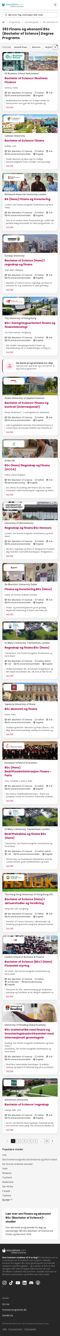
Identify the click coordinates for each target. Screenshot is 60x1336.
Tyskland (7, 1177)
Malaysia (6, 1173)
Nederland (7, 1182)
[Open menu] (55, 4)
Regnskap (49, 47)
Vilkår (5, 1329)
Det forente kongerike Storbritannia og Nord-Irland (29, 1159)
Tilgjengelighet (30, 1329)
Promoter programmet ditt (14, 1309)
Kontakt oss (7, 1315)
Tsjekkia (6, 1195)
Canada (6, 1191)
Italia (4, 1168)
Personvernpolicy (15, 1329)
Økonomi (36, 47)
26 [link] (47, 1141)
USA (4, 1155)
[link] (52, 1141)
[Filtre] (55, 47)
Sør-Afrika (7, 1186)
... (41, 1141)
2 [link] (18, 1141)
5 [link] (35, 1141)
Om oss (5, 1304)
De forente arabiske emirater (17, 1164)
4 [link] (29, 1141)
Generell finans (20, 47)
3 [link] (24, 1141)
